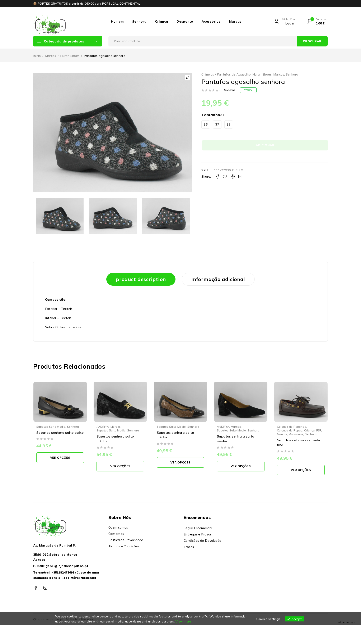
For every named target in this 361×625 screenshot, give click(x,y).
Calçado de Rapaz (290, 430)
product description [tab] (141, 279)
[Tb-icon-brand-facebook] (35, 587)
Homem (117, 21)
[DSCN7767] (60, 216)
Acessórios (211, 21)
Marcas (235, 21)
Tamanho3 (211, 115)
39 (229, 124)
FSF (318, 430)
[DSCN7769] (165, 216)
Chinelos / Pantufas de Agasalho (226, 74)
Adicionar (265, 145)
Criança (161, 21)
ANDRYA (103, 426)
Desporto (185, 21)
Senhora (139, 21)
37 (217, 124)
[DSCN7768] (112, 216)
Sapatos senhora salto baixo (60, 432)
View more (183, 621)
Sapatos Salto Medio (50, 426)
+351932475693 (62, 572)
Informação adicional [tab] (218, 279)
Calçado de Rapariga (291, 426)
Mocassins (296, 434)
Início (37, 56)
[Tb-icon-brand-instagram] (45, 587)
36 (206, 124)
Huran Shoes (69, 56)
